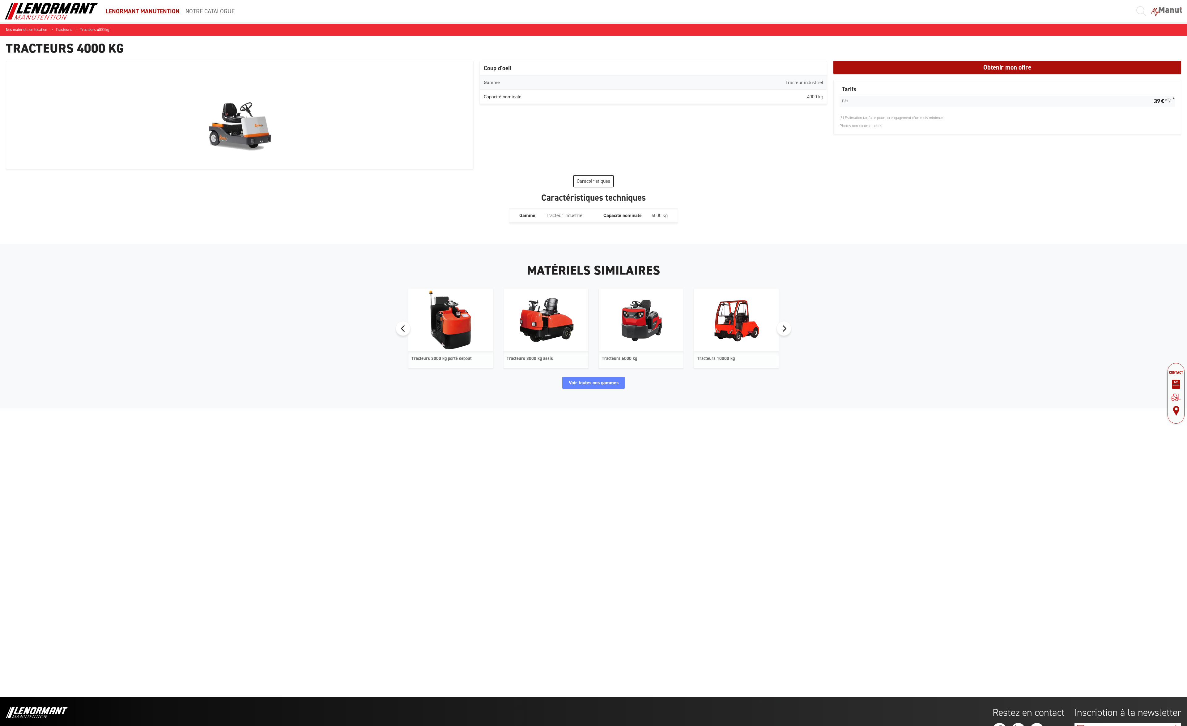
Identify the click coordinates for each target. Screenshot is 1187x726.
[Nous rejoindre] (1176, 384)
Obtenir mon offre (1007, 67)
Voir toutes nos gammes (594, 382)
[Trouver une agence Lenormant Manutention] (1176, 411)
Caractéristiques (593, 181)
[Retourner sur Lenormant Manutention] (1176, 397)
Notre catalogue (210, 11)
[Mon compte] (1166, 11)
